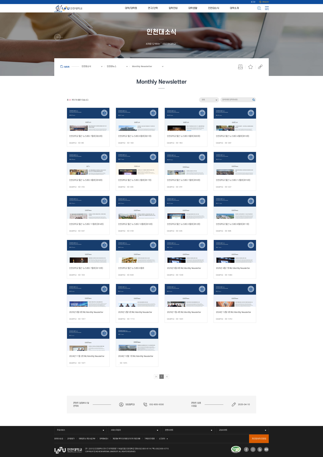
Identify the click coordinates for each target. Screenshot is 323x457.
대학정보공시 (104, 439)
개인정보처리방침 (259, 439)
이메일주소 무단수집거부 (87, 439)
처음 (156, 376)
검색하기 (259, 8)
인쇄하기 (240, 67)
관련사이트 (169, 430)
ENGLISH (265, 2)
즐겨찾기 (250, 67)
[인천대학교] (68, 8)
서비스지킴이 (116, 430)
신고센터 (162, 439)
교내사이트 (223, 430)
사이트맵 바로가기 (267, 8)
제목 (203, 100)
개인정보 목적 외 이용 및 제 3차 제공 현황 (126, 439)
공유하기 (258, 67)
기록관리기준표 (149, 439)
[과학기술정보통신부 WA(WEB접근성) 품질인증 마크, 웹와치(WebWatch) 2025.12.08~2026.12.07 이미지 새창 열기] (236, 447)
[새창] (246, 449)
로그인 (253, 2)
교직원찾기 (71, 439)
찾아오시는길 (58, 439)
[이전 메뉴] (57, 37)
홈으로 (70, 66)
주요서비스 (61, 430)
